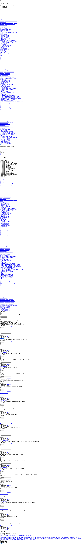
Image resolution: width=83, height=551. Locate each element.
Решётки (2, 61)
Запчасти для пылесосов (5, 73)
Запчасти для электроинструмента (7, 134)
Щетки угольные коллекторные (6, 136)
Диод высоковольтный (4, 43)
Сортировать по (3, 320)
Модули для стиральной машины (6, 100)
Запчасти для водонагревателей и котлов (8, 15)
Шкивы (1, 112)
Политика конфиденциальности (24, 535)
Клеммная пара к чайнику (5, 138)
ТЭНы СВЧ (2, 52)
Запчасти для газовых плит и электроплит (8, 21)
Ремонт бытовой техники (5, 142)
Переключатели (3, 27)
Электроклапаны (3, 116)
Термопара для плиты (4, 36)
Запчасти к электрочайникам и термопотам (8, 137)
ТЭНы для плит (3, 39)
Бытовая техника (3, 9)
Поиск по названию (4, 314)
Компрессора (2, 125)
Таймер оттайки (3, 130)
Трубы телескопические (5, 80)
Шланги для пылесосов (4, 82)
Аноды (1, 16)
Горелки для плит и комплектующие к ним (8, 23)
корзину (9, 328)
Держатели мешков (4, 75)
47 (4, 529)
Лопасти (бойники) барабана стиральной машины (10, 96)
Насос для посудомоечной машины (7, 71)
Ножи (1, 59)
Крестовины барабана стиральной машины (8, 95)
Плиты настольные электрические (7, 12)
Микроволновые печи (4, 10)
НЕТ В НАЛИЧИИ (4, 330)
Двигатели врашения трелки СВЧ (6, 42)
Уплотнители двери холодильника (7, 132)
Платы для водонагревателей (6, 185)
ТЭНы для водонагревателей (6, 20)
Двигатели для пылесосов (5, 74)
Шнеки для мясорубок (4, 64)
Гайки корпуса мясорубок (5, 55)
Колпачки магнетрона (4, 44)
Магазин (5, 143)
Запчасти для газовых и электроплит (7, 24)
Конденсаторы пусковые (5, 94)
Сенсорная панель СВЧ (4, 49)
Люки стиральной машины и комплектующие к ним (10, 98)
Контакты (9, 143)
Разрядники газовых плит (5, 30)
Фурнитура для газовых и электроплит (7, 40)
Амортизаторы (3, 85)
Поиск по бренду (3, 315)
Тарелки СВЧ (3, 51)
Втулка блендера (3, 14)
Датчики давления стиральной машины (8, 88)
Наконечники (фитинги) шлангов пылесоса (8, 78)
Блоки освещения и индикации (6, 122)
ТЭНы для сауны (3, 236)
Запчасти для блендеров (5, 13)
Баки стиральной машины (5, 86)
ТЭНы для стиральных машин (6, 109)
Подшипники (3, 79)
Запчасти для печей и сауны (5, 235)
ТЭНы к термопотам (4, 141)
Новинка (2, 338)
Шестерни (2, 63)
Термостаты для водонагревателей (7, 186)
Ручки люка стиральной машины (6, 107)
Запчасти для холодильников (6, 121)
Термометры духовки (4, 35)
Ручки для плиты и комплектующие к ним (8, 32)
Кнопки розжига (3, 25)
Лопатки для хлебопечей (5, 286)
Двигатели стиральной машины (6, 89)
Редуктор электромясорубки (5, 60)
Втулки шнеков (3, 54)
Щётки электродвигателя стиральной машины (9, 115)
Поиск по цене (3, 311)
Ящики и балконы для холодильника (7, 133)
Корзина (9, 535)
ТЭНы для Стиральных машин (6, 110)
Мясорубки (2, 11)
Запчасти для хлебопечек (5, 285)
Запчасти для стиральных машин (6, 84)
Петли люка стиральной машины (6, 103)
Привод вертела (3, 28)
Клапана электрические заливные (6, 92)
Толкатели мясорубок (4, 62)
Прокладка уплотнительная (5, 29)
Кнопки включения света (5, 124)
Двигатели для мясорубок (5, 56)
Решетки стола (3, 31)
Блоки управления (4, 123)
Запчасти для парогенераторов (6, 65)
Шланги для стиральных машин (6, 114)
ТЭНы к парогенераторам (5, 66)
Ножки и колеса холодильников (6, 127)
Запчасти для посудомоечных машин (7, 70)
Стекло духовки (3, 34)
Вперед (6, 529)
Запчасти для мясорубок (5, 53)
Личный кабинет (14, 535)
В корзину (2, 153)
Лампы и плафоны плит (5, 26)
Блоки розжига (3, 22)
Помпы (1, 105)
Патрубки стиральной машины (6, 102)
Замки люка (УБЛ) (4, 91)
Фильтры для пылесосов (5, 81)
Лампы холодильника (4, 126)
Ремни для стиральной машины (6, 106)
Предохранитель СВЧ (4, 48)
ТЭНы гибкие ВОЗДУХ (5, 38)
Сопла (1, 33)
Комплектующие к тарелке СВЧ (6, 45)
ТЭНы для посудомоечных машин (7, 72)
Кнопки (2, 93)
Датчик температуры (4, 87)
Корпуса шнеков (3, 58)
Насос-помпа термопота (5, 140)
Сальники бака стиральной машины (7, 108)
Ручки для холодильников (5, 129)
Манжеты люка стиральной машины (7, 99)
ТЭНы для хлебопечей (4, 120)
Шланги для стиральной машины (6, 113)
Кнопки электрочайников (5, 139)
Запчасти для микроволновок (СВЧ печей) (8, 41)
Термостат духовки (4, 37)
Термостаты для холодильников (6, 131)
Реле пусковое (3, 128)
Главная (2, 143)
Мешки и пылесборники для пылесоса (7, 77)
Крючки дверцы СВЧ (4, 46)
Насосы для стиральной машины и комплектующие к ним (11, 101)
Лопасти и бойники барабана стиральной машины (10, 97)
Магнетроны (2, 47)
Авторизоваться (3, 149)
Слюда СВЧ (2, 50)
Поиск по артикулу (22, 314)
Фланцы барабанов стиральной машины (8, 111)
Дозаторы (2, 90)
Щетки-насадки (3, 83)
